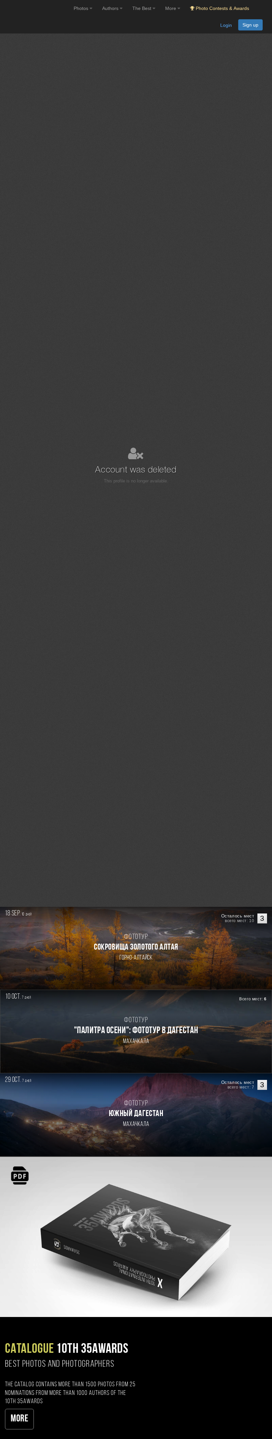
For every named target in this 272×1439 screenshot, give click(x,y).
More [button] (171, 8)
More (19, 1419)
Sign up (250, 25)
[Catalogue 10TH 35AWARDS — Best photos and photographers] (136, 1236)
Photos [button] (82, 8)
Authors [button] (111, 8)
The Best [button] (142, 8)
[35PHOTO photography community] (36, 8)
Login (226, 25)
